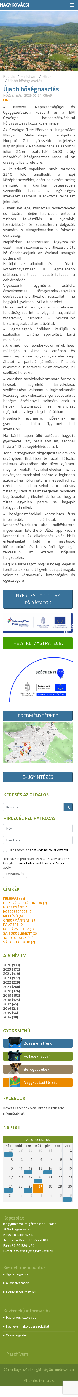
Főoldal (9, 76)
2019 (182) (11, 995)
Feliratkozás (15, 873)
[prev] (5, 1139)
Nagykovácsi (14, 4)
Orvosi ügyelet (16, 1335)
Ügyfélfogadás (17, 1274)
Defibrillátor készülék (21, 1291)
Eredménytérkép (38, 715)
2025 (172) (11, 969)
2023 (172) (11, 978)
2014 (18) (10, 1017)
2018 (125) (11, 1000)
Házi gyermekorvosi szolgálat (27, 1326)
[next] (70, 1139)
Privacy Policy (25, 863)
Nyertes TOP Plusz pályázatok (38, 599)
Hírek (47, 76)
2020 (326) (11, 991)
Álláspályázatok (17, 1283)
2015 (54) (10, 1013)
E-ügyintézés (38, 777)
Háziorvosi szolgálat (21, 1317)
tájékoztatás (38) (18, 937)
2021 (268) (11, 986)
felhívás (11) (14, 898)
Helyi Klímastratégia (38, 643)
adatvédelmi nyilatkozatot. (49, 850)
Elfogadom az (38, 850)
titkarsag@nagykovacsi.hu (33, 1251)
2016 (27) (10, 1008)
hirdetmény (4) (15, 907)
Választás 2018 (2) (19, 942)
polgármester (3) (18, 929)
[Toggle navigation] (72, 5)
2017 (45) (10, 1004)
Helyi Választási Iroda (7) (25, 902)
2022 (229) (11, 982)
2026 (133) (11, 965)
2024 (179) (11, 973)
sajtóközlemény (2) (20, 933)
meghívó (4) (13, 915)
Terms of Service (54, 863)
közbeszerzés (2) (17, 911)
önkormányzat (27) (19, 920)
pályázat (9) (13, 924)
